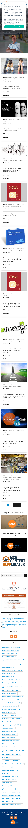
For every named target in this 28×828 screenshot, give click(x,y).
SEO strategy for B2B (8, 728)
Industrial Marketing (8, 673)
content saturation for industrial (15, 160)
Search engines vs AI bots (10, 706)
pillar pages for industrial (9, 789)
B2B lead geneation (8, 743)
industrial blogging (16, 206)
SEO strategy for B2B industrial (11, 679)
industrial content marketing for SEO (12, 804)
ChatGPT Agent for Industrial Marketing (13, 763)
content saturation (7, 801)
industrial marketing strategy (11, 647)
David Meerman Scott (8, 747)
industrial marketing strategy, (11, 77)
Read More (6, 95)
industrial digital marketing (9, 731)
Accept (9, 26)
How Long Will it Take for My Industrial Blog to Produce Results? (12, 350)
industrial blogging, (17, 477)
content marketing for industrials (11, 754)
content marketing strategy (9, 779)
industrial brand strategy (9, 693)
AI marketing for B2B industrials (11, 709)
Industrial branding (8, 667)
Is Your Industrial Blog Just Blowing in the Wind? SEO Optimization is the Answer (11, 305)
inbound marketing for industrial (16, 78)
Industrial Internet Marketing (10, 770)
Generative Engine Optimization (11, 703)
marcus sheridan (7, 757)
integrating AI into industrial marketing (13, 696)
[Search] (25, 575)
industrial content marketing (10, 650)
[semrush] (14, 601)
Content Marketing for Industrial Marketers (13, 686)
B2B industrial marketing (9, 653)
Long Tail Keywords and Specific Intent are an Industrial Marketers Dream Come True (14, 396)
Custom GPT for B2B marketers (11, 792)
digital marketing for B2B (9, 782)
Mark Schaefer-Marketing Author (11, 795)
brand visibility (6, 721)
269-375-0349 (18, 814)
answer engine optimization (10, 776)
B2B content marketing (9, 656)
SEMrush (5, 773)
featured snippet (7, 785)
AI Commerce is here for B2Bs (10, 760)
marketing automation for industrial (12, 670)
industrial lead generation (9, 734)
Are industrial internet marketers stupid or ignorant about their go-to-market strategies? (13, 441)
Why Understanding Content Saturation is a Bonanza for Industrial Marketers (12, 170)
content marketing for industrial (11, 798)
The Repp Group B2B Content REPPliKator (13, 751)
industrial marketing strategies (10, 740)
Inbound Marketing (7, 767)
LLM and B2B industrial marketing (11, 718)
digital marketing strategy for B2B (11, 725)
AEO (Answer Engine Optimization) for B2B (13, 660)
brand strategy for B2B (9, 683)
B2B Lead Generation (8, 712)
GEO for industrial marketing (10, 699)
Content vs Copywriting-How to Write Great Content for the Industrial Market (13, 259)
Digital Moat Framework (9, 715)
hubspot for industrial (8, 737)
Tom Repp (7, 91)
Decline (19, 26)
